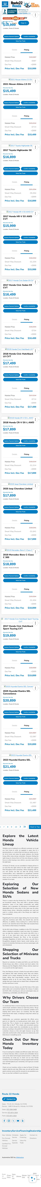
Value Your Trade (20, 41)
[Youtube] (18, 1121)
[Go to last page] (24, 827)
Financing (25, 1130)
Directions (33, 1138)
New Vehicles (6, 1135)
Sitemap (18, 1176)
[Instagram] (9, 1121)
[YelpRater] (22, 1121)
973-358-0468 (12, 1109)
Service (16, 1130)
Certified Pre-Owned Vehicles (6, 1146)
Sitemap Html (24, 1176)
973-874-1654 (13, 1113)
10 (16, 827)
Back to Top (35, 827)
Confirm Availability (29, 36)
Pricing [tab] (26, 50)
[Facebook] (4, 1121)
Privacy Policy (9, 1176)
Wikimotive (20, 1157)
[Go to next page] (20, 827)
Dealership (35, 1130)
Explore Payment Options (11, 36)
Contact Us (11, 1099)
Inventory (7, 1130)
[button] (35, 81)
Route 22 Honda (4, 1176)
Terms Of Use (14, 1176)
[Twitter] (13, 1121)
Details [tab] (14, 50)
